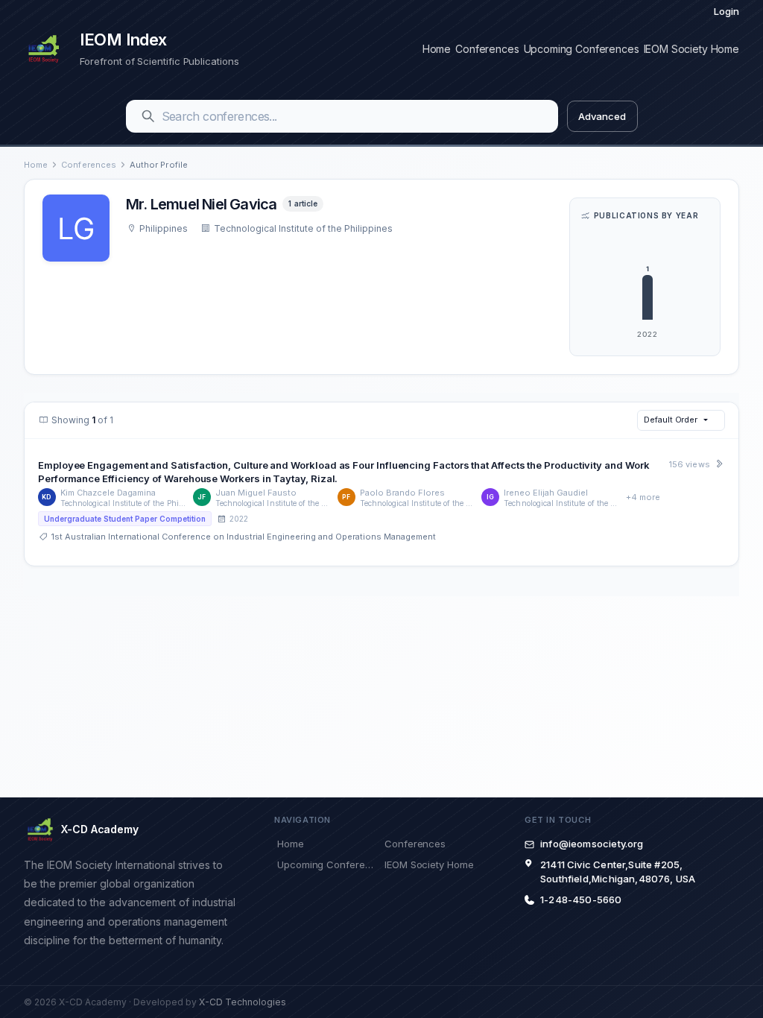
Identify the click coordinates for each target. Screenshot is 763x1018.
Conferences (487, 48)
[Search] (148, 116)
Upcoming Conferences (581, 48)
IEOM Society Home (691, 48)
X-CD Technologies (242, 1002)
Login (726, 11)
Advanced (601, 116)
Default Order (670, 419)
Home (436, 48)
